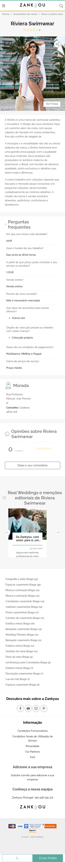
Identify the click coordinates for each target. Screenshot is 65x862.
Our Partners (32, 751)
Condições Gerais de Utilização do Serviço (32, 738)
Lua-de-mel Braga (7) (18, 679)
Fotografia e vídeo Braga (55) (22, 579)
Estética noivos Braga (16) (20, 623)
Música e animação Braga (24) (23, 590)
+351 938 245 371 (43, 797)
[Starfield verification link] (34, 825)
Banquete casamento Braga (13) (24, 629)
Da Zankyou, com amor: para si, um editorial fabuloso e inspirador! (27, 538)
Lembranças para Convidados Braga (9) (28, 662)
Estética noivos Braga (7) (19, 668)
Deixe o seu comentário (33, 465)
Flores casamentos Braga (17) (22, 612)
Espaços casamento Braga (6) (23, 684)
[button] (7, 532)
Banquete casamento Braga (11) (23, 640)
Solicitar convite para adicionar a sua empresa (32, 777)
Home (6, 14)
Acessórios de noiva (25, 14)
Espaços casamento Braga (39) (23, 584)
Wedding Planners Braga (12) (22, 634)
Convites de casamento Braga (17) (25, 618)
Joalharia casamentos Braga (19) (24, 606)
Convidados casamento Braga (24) (25, 601)
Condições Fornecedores (33, 730)
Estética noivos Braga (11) (20, 645)
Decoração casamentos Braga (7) (24, 673)
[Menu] (3, 6)
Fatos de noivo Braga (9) (19, 656)
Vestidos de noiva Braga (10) (22, 651)
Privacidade (32, 746)
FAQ (32, 757)
